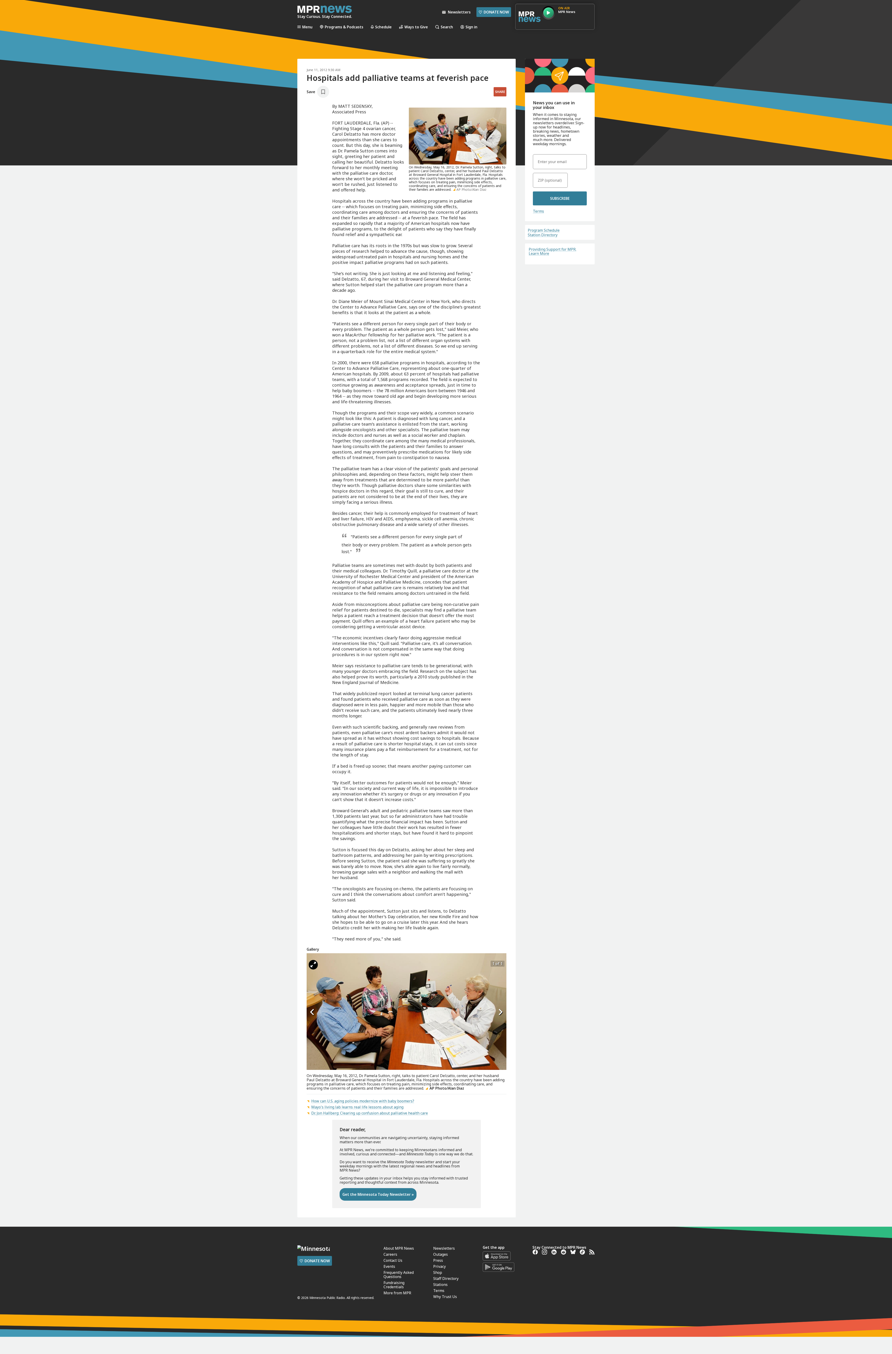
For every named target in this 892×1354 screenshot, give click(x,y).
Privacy (439, 1266)
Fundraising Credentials (394, 1284)
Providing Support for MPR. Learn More (552, 251)
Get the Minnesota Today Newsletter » (378, 1194)
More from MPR (397, 1292)
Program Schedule (544, 230)
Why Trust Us (445, 1296)
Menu (307, 27)
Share (500, 91)
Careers (390, 1254)
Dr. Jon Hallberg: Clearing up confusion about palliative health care (369, 1113)
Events (389, 1266)
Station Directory (543, 235)
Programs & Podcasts (344, 27)
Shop (437, 1272)
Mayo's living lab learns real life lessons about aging (357, 1107)
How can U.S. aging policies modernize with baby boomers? (362, 1101)
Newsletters (444, 1248)
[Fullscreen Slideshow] (313, 964)
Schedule (383, 27)
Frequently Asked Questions (399, 1274)
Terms (538, 211)
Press (438, 1260)
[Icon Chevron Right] (500, 1012)
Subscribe (560, 198)
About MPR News (399, 1248)
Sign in (471, 27)
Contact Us (393, 1260)
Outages (440, 1254)
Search (447, 27)
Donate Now (494, 12)
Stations (440, 1284)
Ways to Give (416, 27)
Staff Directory (446, 1278)
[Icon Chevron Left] (312, 1012)
